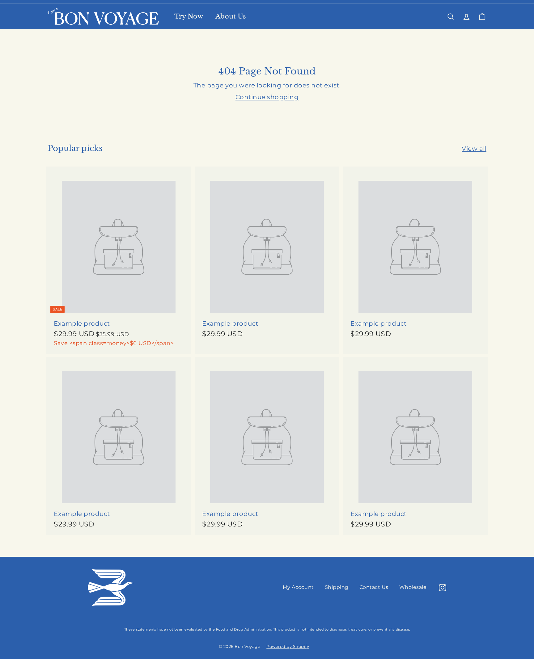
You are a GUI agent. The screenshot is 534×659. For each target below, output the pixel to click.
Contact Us (373, 587)
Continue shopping (267, 97)
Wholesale (413, 587)
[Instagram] (442, 587)
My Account (298, 587)
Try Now (188, 16)
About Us (230, 16)
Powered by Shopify (287, 646)
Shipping (337, 587)
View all (474, 148)
